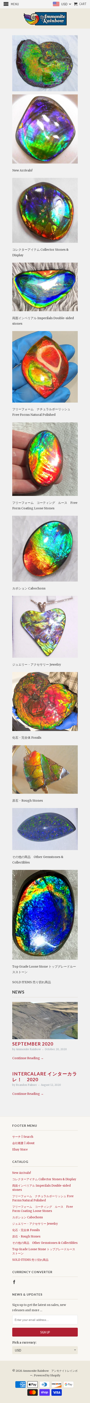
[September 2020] (45, 1038)
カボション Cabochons (27, 1217)
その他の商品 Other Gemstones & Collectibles (45, 1243)
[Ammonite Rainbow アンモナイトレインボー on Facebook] (14, 1282)
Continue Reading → (28, 1058)
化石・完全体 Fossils (26, 1230)
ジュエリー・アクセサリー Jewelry (35, 1224)
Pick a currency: (24, 1342)
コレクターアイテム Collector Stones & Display (44, 1179)
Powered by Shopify (47, 1375)
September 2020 (32, 1043)
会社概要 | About (23, 1143)
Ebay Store (20, 1149)
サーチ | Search (22, 1137)
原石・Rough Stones (26, 1236)
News (18, 992)
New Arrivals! (21, 1173)
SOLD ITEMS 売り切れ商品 (30, 1260)
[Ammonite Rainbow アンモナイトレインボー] (45, 18)
